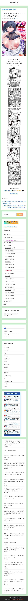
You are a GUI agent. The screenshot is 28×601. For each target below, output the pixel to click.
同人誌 (5, 245)
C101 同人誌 (8, 250)
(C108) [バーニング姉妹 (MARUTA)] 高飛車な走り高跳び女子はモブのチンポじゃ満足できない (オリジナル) (14, 465)
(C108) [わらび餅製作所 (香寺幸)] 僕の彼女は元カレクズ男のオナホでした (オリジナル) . (14, 481)
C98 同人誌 (8, 295)
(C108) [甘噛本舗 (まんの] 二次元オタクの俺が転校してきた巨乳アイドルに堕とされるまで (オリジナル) (14, 442)
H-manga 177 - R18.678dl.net (9, 405)
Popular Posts (7, 336)
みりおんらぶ (7, 358)
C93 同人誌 (8, 281)
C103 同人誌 (8, 256)
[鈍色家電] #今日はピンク (10, 542)
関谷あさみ (6, 372)
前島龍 (5, 361)
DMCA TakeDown (8, 331)
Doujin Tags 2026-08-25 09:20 (11, 334)
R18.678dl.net (14, 2)
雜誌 (5, 304)
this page (16, 310)
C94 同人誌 (8, 284)
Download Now (14, 193)
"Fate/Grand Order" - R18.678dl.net (10, 427)
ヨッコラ (6, 356)
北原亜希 (6, 367)
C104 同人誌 (8, 259)
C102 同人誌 (8, 253)
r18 (12, 18)
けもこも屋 (6, 347)
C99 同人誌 (8, 298)
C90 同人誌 (8, 273)
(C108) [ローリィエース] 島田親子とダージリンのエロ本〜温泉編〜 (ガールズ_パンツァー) (14, 564)
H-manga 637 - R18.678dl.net (9, 419)
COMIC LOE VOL (8, 381)
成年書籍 (5, 198)
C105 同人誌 (8, 262)
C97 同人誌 (8, 292)
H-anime (6, 234)
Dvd (5, 353)
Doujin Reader (7, 315)
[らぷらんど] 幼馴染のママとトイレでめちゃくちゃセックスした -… (12, 401)
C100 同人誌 (8, 248)
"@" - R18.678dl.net (8, 416)
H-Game (6, 237)
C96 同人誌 (8, 290)
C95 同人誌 (8, 287)
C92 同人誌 (8, 278)
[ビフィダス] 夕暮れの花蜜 (10, 450)
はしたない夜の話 (8, 375)
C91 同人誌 (7, 276)
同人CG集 (6, 242)
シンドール (6, 370)
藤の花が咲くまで (8, 364)
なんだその (6, 350)
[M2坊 (5, 386)
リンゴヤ (6, 384)
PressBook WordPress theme (16, 599)
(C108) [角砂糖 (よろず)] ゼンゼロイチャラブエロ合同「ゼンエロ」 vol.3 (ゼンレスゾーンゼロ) (14, 535)
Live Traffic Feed (12, 393)
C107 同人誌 (8, 267)
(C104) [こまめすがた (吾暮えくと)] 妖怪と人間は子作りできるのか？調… (11, 412)
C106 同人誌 (8, 264)
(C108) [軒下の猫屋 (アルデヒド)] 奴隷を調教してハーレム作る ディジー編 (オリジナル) (14, 581)
